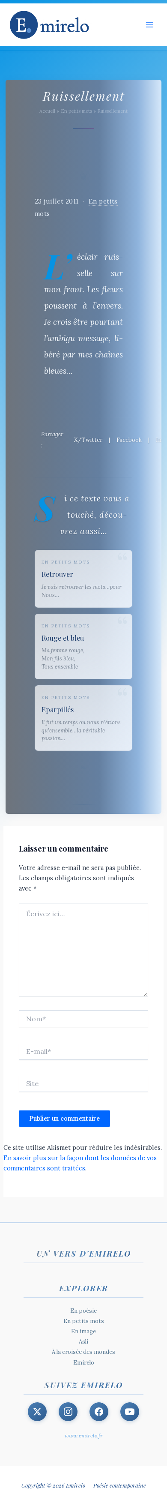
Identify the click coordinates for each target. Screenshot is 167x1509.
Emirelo (83, 1362)
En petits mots (83, 1321)
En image (83, 1331)
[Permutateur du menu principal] (149, 25)
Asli (83, 1341)
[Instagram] (68, 1411)
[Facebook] (98, 1411)
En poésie (83, 1310)
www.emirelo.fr (84, 1435)
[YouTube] (129, 1411)
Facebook (129, 440)
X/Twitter (88, 440)
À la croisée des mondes (83, 1352)
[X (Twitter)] (37, 1411)
